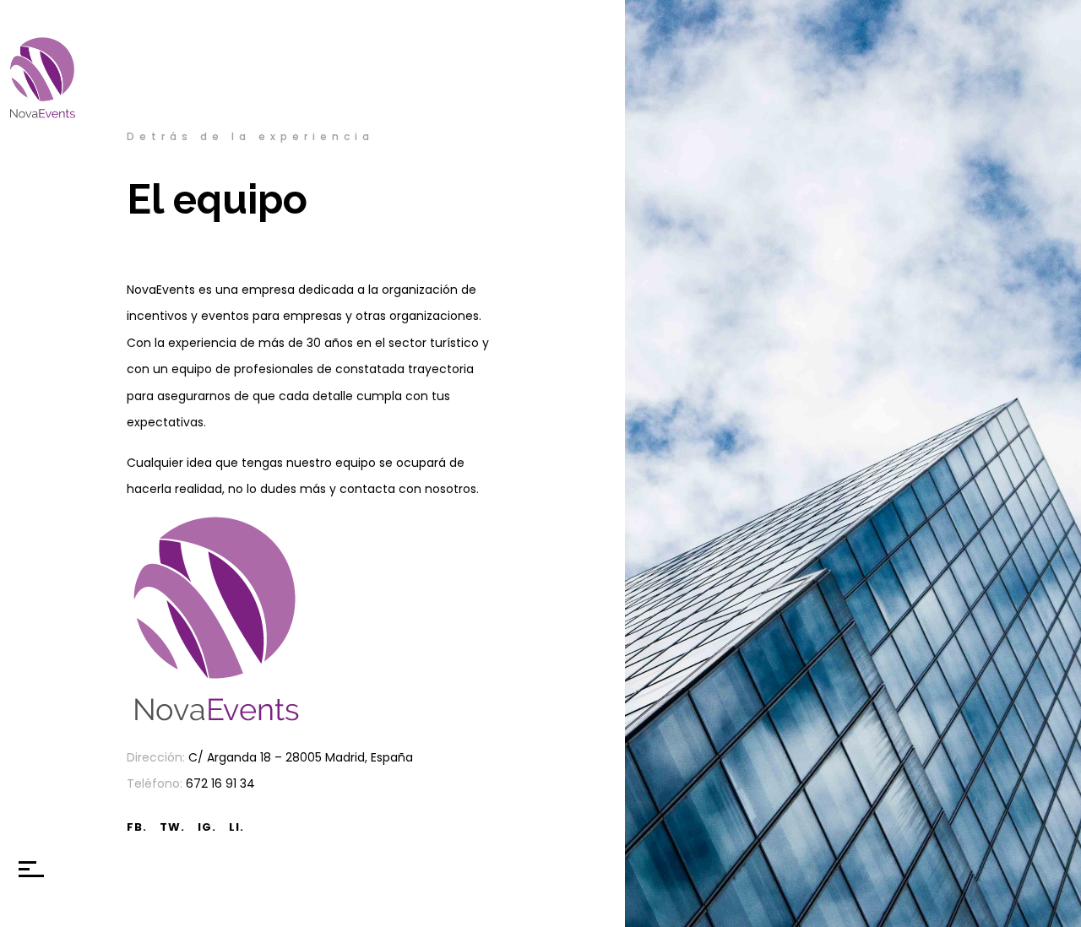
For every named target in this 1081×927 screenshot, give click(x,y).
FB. (137, 827)
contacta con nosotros (408, 488)
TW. (172, 827)
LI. (236, 827)
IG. (207, 827)
